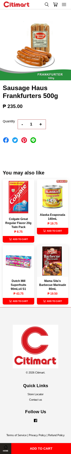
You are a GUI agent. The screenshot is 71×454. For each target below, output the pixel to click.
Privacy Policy (37, 435)
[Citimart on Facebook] (35, 422)
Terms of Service (16, 435)
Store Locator (35, 394)
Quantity (9, 121)
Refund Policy (56, 435)
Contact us (35, 399)
